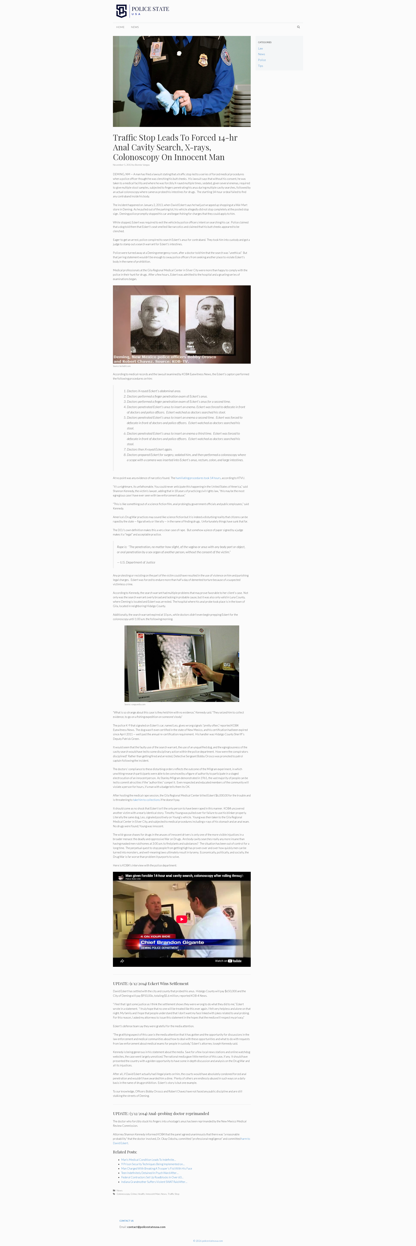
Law (260, 48)
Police (262, 60)
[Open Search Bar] (298, 27)
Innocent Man (153, 1193)
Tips (260, 66)
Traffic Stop (173, 1193)
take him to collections (146, 799)
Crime (134, 1193)
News (135, 26)
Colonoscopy (123, 1193)
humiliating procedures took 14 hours (198, 478)
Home (120, 26)
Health (141, 1193)
